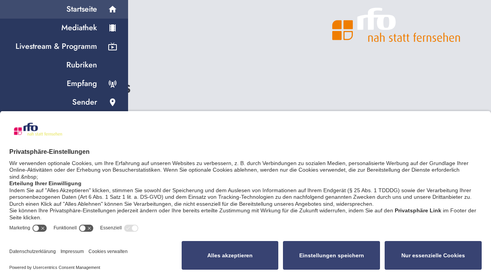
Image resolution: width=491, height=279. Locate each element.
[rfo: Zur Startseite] (396, 25)
